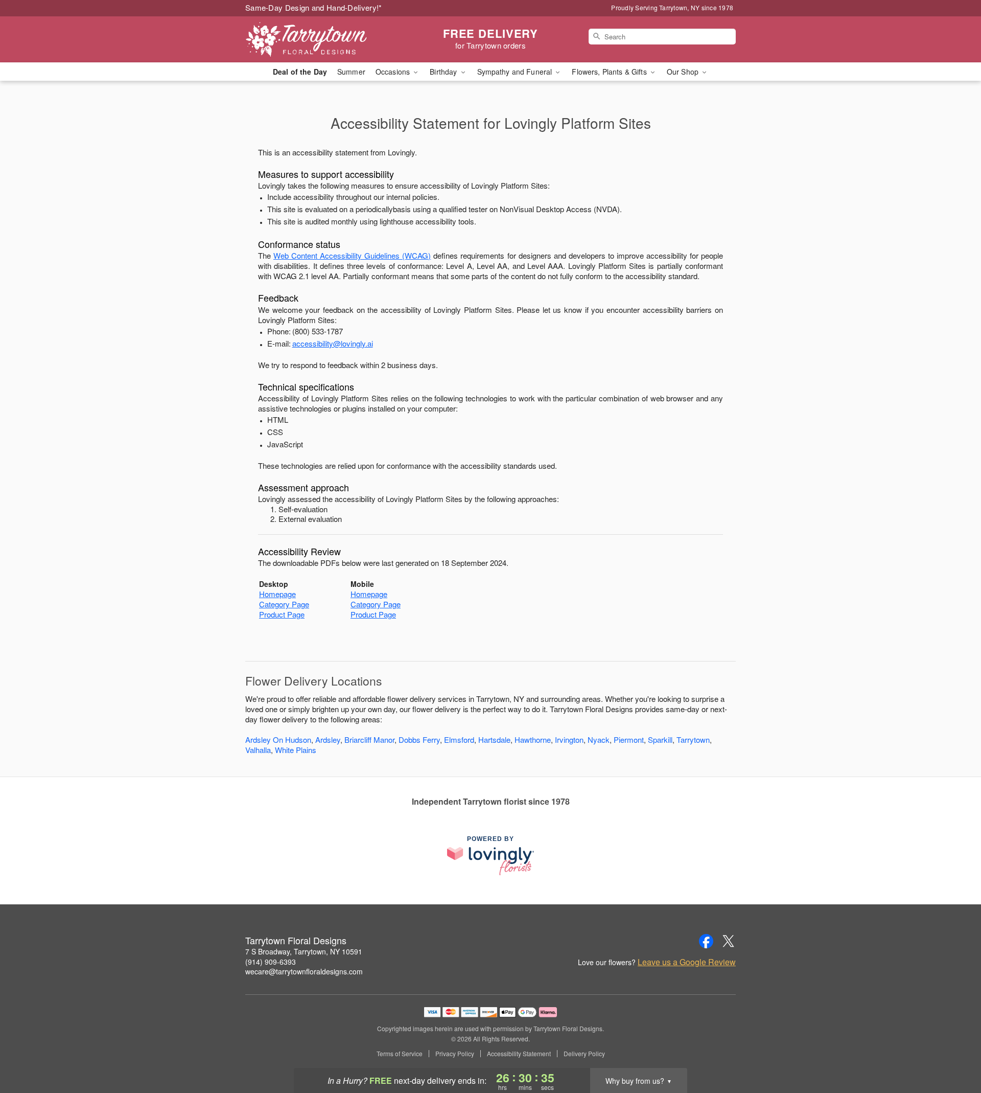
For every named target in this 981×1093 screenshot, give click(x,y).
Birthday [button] (444, 71)
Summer (351, 71)
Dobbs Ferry (419, 739)
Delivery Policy (584, 1054)
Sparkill (660, 739)
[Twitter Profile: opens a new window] (728, 941)
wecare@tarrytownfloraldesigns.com (304, 971)
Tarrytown (693, 739)
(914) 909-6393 (270, 962)
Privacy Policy (454, 1054)
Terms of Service (400, 1054)
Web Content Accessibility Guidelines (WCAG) (352, 255)
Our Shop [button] (683, 71)
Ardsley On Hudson (278, 739)
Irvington (569, 739)
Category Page (284, 604)
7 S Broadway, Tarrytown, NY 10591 (303, 951)
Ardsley (327, 739)
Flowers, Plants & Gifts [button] (610, 71)
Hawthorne (533, 739)
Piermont (629, 739)
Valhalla (258, 749)
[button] (954, 1049)
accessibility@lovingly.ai (332, 343)
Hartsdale (494, 739)
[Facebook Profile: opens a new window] (706, 941)
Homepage (277, 593)
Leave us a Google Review (687, 962)
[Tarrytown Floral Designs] (318, 39)
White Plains (295, 749)
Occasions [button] (394, 71)
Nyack (599, 739)
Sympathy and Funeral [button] (515, 71)
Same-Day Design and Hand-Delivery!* (313, 7)
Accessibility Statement (519, 1054)
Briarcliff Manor (369, 739)
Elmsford (459, 739)
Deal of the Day (300, 71)
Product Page (282, 614)
